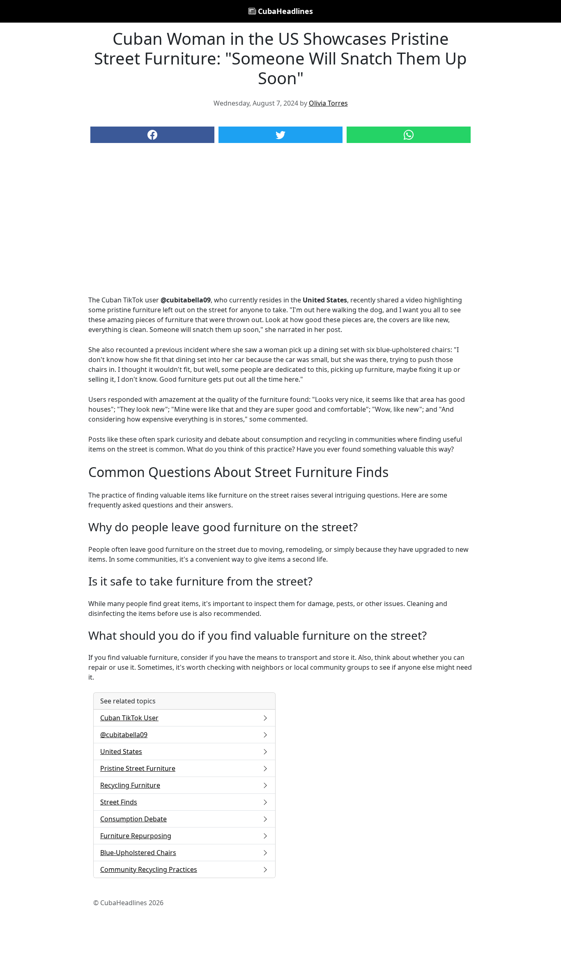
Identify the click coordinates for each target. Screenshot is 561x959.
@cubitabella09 (123, 734)
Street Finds (118, 802)
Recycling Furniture (130, 785)
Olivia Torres (328, 103)
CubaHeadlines (284, 11)
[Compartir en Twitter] (280, 135)
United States (121, 751)
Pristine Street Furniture (137, 768)
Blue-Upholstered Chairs (138, 852)
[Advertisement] (280, 227)
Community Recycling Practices (148, 869)
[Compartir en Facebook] (152, 135)
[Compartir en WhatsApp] (409, 135)
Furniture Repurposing (135, 835)
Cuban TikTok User (129, 717)
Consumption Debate (133, 818)
